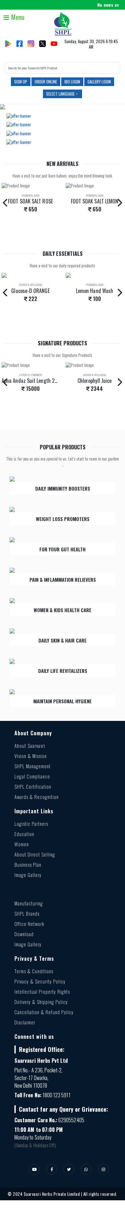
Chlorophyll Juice (95, 380)
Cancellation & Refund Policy (44, 1011)
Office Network (29, 923)
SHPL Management (32, 765)
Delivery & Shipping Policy (41, 1001)
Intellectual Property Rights (42, 991)
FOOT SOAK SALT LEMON (95, 201)
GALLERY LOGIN (99, 82)
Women (21, 844)
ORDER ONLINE (46, 82)
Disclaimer (24, 1022)
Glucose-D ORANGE (30, 291)
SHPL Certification (32, 786)
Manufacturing (28, 903)
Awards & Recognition (36, 796)
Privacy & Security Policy (40, 981)
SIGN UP (20, 82)
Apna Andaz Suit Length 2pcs (31, 380)
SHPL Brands (26, 913)
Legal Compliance (32, 776)
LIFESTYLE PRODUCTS (30, 375)
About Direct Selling (34, 854)
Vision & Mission (30, 755)
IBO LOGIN (72, 82)
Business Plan (27, 864)
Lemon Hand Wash (94, 291)
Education (24, 833)
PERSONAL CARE (30, 195)
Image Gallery (28, 874)
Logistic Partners (31, 823)
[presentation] (5, 202)
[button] (9, 106)
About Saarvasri (29, 745)
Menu (17, 17)
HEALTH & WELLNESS (30, 284)
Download (24, 933)
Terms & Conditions (33, 971)
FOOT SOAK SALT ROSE (30, 201)
